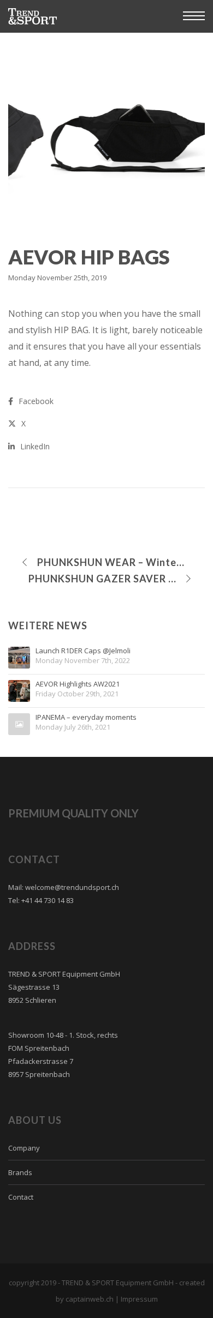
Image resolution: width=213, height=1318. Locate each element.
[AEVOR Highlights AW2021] (19, 691)
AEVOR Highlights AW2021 (78, 684)
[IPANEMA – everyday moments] (19, 724)
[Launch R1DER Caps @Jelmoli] (19, 658)
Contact (20, 1197)
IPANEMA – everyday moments (86, 717)
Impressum (139, 1299)
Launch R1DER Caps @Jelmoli (83, 651)
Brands (20, 1172)
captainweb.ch (90, 1299)
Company (24, 1148)
